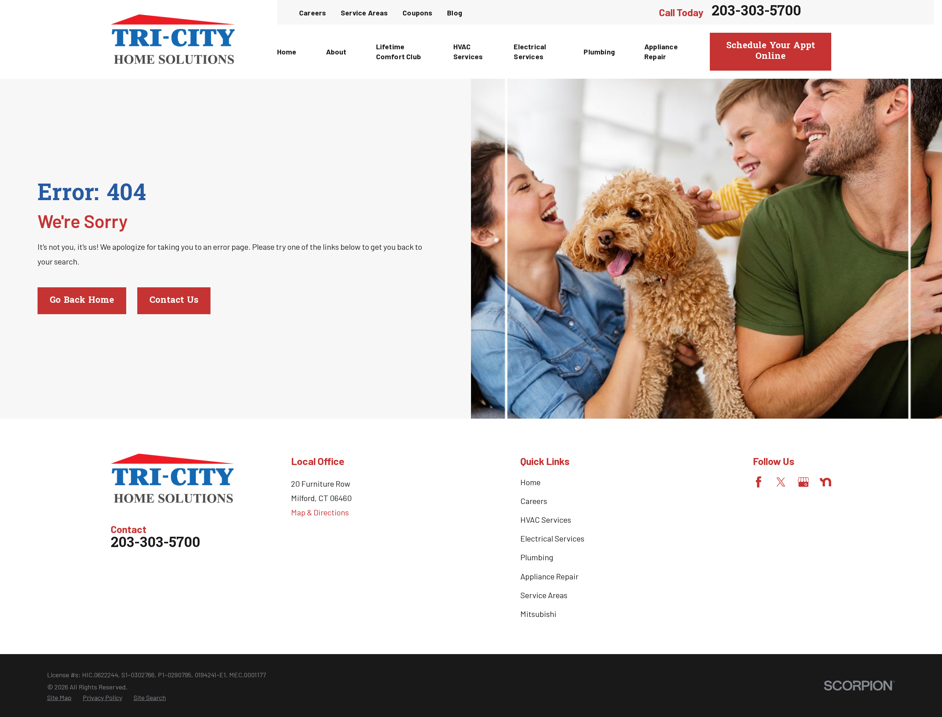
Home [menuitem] (287, 51)
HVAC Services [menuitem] (468, 51)
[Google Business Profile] (803, 482)
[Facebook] (758, 482)
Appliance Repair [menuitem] (661, 51)
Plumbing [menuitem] (599, 51)
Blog (454, 12)
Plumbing (536, 557)
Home (530, 482)
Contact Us (173, 300)
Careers (312, 12)
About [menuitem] (336, 51)
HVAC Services (545, 519)
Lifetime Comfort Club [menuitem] (398, 51)
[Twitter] (781, 482)
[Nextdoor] (825, 482)
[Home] (173, 39)
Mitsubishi (538, 613)
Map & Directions (320, 512)
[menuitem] (59, 698)
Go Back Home (82, 300)
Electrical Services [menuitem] (530, 51)
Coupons (417, 12)
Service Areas (364, 12)
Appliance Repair (549, 576)
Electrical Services (552, 538)
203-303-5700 (756, 12)
